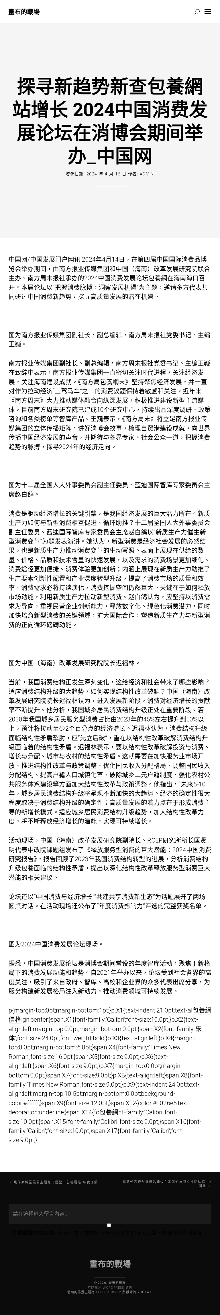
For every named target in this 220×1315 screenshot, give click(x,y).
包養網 (157, 278)
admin (147, 174)
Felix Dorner (108, 1292)
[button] (209, 11)
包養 (27, 868)
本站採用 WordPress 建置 (110, 1288)
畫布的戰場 (24, 11)
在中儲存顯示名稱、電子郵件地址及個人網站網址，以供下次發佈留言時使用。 (110, 1233)
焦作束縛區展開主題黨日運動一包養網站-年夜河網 (56, 1182)
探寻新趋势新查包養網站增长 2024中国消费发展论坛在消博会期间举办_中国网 (110, 121)
